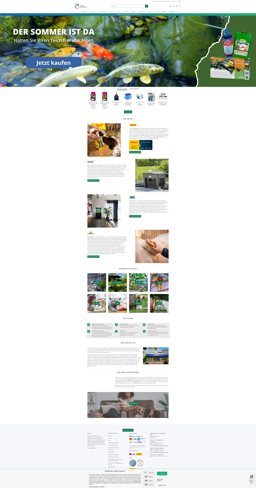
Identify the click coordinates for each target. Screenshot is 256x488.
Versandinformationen (113, 445)
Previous (91, 101)
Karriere (173, 1)
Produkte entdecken (135, 152)
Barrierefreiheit (111, 466)
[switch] (145, 472)
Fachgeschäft (160, 1)
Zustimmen (162, 473)
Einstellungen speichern (160, 480)
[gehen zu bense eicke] (90, 233)
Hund (96, 303)
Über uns (110, 435)
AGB (109, 440)
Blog (154, 1)
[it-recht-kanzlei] (140, 463)
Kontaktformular (136, 381)
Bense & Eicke (90, 237)
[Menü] (254, 475)
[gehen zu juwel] (132, 197)
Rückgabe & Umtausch (113, 447)
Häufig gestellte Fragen (113, 454)
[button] (170, 6)
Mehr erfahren (134, 403)
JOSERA (135, 128)
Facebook (129, 380)
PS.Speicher (90, 363)
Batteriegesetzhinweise (113, 457)
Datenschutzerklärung (94, 486)
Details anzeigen (162, 485)
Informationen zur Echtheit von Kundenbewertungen (115, 460)
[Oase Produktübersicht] (90, 161)
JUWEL (141, 202)
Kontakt (179, 1)
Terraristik (138, 282)
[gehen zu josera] (133, 125)
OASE (100, 165)
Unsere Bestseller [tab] (134, 88)
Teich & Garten (117, 282)
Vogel (159, 282)
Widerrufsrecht (111, 452)
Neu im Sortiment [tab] (122, 88)
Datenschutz (111, 450)
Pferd (159, 303)
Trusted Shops (128, 378)
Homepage (142, 134)
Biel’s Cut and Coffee (130, 363)
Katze (117, 303)
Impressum (102, 486)
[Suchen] (146, 6)
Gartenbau (167, 1)
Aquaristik (96, 282)
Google (122, 380)
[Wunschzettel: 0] (173, 6)
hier (133, 387)
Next (165, 101)
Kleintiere (138, 303)
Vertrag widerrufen (128, 430)
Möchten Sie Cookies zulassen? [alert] (115, 471)
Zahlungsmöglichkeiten (113, 442)
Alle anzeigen (128, 112)
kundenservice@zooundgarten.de (160, 445)
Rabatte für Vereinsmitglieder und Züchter (116, 463)
